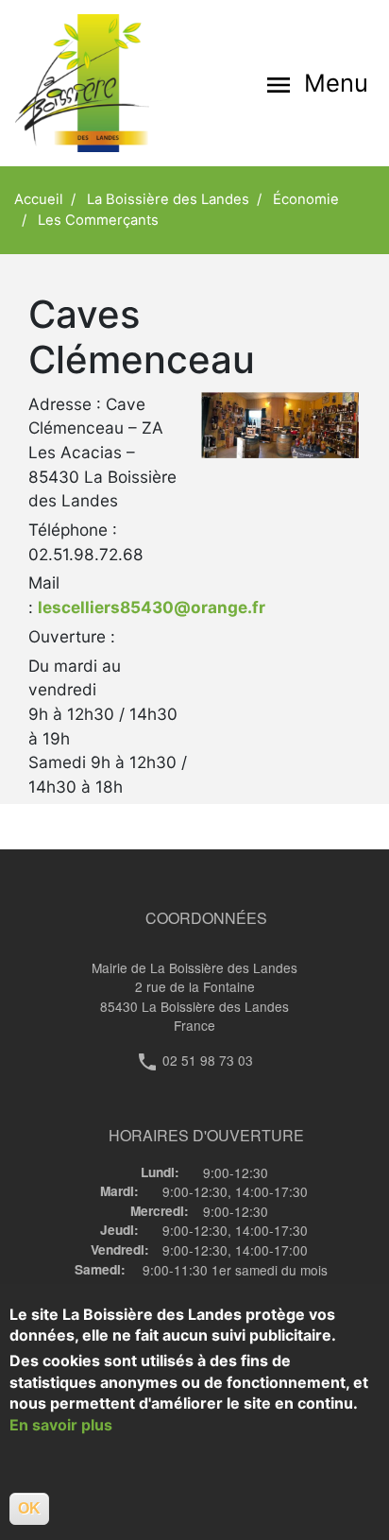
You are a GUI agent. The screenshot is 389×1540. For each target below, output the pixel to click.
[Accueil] (104, 83)
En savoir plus (60, 1424)
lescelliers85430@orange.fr (151, 607)
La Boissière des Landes (168, 199)
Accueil (38, 199)
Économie (306, 199)
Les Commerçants (98, 220)
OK (29, 1508)
